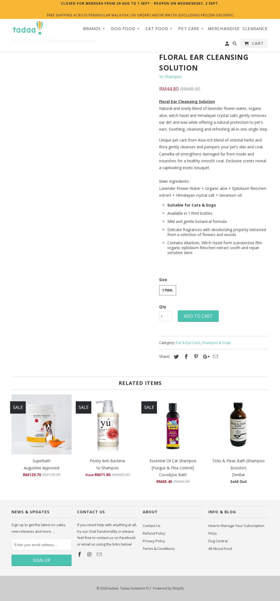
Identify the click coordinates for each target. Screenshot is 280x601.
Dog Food (125, 28)
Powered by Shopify (168, 588)
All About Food (220, 548)
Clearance (255, 28)
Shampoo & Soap (216, 342)
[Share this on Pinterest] (195, 356)
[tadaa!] (27, 28)
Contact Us (152, 525)
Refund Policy (154, 533)
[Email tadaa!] (100, 554)
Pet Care (191, 28)
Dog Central (218, 540)
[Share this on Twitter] (175, 356)
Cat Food (158, 28)
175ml (167, 290)
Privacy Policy (154, 540)
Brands (94, 28)
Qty (162, 306)
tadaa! (113, 588)
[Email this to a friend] (214, 356)
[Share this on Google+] (204, 356)
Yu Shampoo (170, 76)
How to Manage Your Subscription (236, 525)
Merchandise (224, 28)
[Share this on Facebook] (185, 356)
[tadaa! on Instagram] (90, 554)
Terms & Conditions (159, 548)
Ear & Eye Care (188, 342)
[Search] (235, 44)
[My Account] (227, 44)
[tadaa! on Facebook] (80, 554)
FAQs (212, 533)
